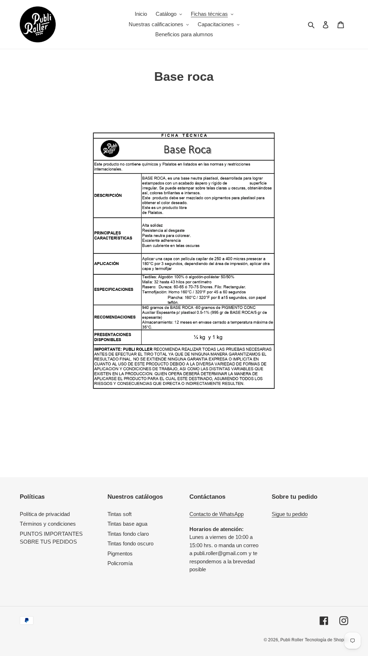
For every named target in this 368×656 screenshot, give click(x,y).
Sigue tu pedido (290, 514)
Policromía (120, 563)
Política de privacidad (45, 514)
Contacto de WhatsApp (216, 514)
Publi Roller (291, 639)
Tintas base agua (127, 524)
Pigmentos (120, 553)
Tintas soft (119, 514)
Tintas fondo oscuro (130, 543)
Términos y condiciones (48, 524)
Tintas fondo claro (128, 534)
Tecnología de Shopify (326, 639)
